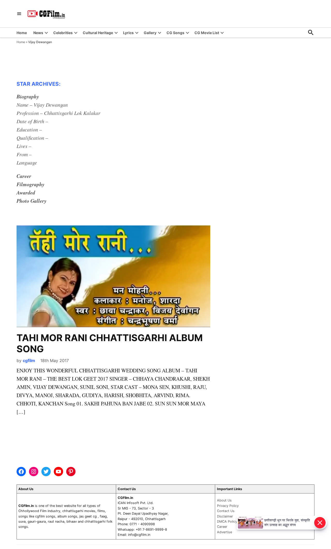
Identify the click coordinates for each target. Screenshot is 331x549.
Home (22, 32)
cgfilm (29, 360)
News (38, 32)
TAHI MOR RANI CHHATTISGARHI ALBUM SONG (110, 343)
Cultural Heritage (98, 32)
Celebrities (63, 32)
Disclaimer (225, 516)
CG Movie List (206, 32)
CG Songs (175, 32)
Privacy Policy (228, 506)
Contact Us (226, 511)
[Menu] (19, 14)
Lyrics (128, 32)
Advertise (224, 532)
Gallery (150, 32)
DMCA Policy (227, 521)
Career (222, 527)
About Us (224, 500)
